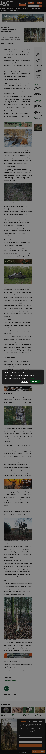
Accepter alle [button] (35, 381)
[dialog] (23, 377)
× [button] (41, 370)
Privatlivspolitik (31, 378)
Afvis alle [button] (24, 381)
